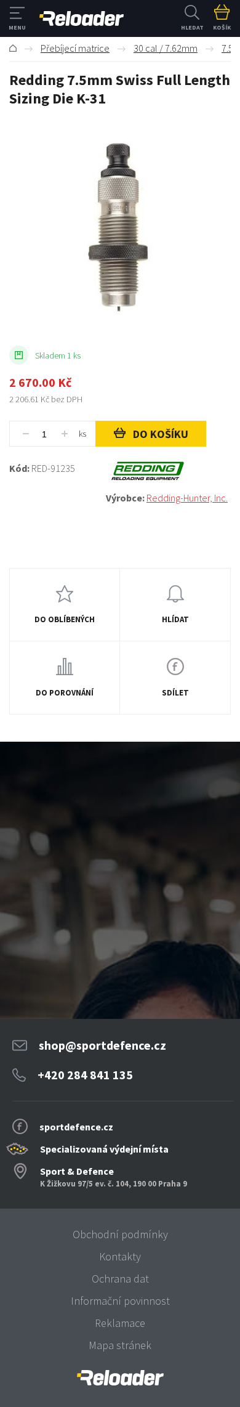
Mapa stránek (120, 1345)
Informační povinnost (120, 1301)
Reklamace (120, 1323)
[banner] (120, 1377)
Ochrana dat (120, 1278)
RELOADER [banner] (81, 18)
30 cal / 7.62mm (166, 48)
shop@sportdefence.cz (102, 1045)
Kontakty (120, 1256)
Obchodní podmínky (120, 1234)
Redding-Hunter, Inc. (187, 498)
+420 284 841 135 (85, 1074)
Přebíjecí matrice (75, 48)
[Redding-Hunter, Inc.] (168, 471)
